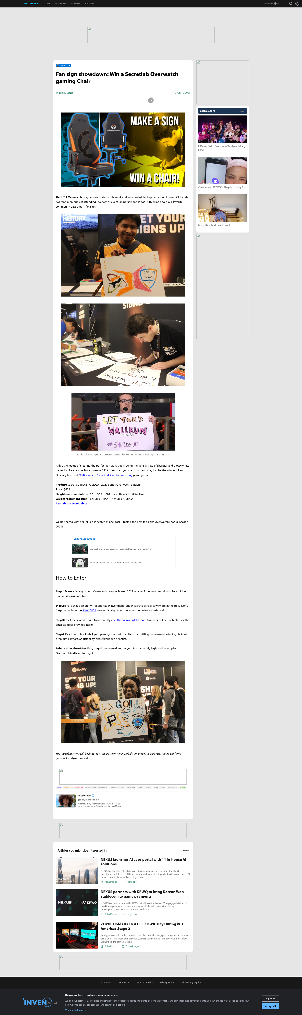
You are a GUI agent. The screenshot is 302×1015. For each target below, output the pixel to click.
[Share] (109, 100)
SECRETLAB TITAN (160, 787)
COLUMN (75, 3)
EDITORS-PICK (68, 787)
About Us (106, 982)
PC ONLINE (79, 787)
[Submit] (123, 100)
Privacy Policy (167, 982)
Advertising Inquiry (191, 982)
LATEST (46, 3)
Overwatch (182, 787)
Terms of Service (144, 982)
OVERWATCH (114, 787)
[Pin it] (137, 100)
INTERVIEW (60, 3)
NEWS (59, 787)
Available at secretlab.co (72, 503)
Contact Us (123, 982)
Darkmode (268, 3)
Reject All (270, 998)
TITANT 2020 (172, 787)
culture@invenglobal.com (130, 620)
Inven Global (12, 3)
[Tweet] (95, 100)
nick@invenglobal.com (89, 799)
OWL (123, 787)
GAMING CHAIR (90, 787)
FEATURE (90, 3)
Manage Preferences (75, 1010)
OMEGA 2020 (102, 787)
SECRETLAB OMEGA (144, 787)
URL (151, 100)
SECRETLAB (131, 787)
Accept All (270, 1006)
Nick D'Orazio (84, 795)
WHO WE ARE (31, 3)
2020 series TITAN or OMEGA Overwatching (105, 475)
